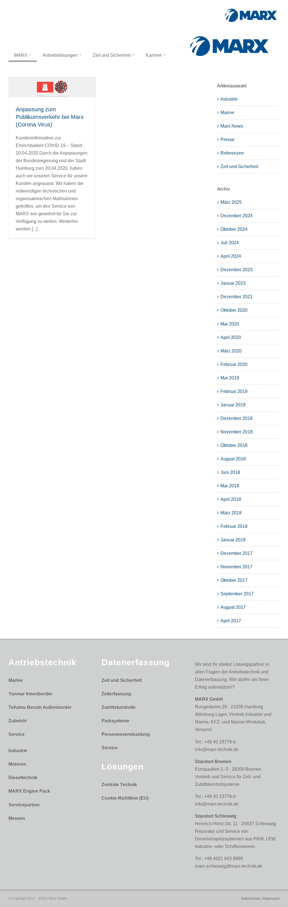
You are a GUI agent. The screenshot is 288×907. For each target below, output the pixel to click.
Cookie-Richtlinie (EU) (125, 798)
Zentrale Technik (119, 784)
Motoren (17, 764)
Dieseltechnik (22, 777)
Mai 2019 (229, 378)
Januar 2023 (233, 283)
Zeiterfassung (116, 693)
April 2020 (230, 337)
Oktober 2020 (234, 310)
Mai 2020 (229, 324)
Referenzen (232, 153)
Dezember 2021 (236, 296)
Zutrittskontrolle (119, 707)
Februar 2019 (234, 391)
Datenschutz (250, 899)
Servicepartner (24, 804)
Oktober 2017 (234, 580)
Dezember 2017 (236, 553)
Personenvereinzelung (126, 734)
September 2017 (237, 593)
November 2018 (236, 431)
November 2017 (236, 566)
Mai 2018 (229, 485)
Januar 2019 (233, 404)
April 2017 (230, 620)
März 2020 (231, 351)
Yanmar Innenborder (30, 693)
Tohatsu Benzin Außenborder (39, 707)
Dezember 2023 (236, 269)
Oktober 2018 (234, 445)
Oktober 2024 (234, 229)
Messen (16, 818)
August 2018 (233, 458)
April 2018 (230, 499)
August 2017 (233, 607)
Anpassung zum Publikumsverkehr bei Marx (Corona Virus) (50, 117)
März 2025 (231, 202)
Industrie (229, 99)
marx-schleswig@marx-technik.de (228, 866)
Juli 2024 (229, 242)
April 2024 (230, 256)
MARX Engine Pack (29, 791)
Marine (227, 112)
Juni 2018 (230, 472)
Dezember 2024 (236, 215)
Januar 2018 (233, 539)
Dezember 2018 (236, 418)
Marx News (231, 126)
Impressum (271, 899)
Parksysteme (115, 720)
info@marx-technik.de (216, 749)
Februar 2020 (234, 364)
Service (16, 734)
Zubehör (17, 720)
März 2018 (231, 512)
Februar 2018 (234, 526)
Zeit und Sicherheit (239, 166)
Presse (227, 139)
